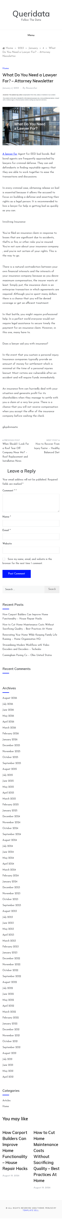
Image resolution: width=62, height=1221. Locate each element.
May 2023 (8, 929)
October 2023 (10, 899)
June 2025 (8, 781)
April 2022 (8, 1006)
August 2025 (9, 769)
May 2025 (8, 787)
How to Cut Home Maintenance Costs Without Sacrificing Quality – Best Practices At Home (47, 1156)
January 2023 (9, 953)
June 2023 (8, 923)
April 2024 (8, 864)
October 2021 (10, 1041)
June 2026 (8, 710)
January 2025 (9, 810)
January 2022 (9, 1024)
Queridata (31, 14)
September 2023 (11, 905)
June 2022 (8, 994)
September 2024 (11, 834)
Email (6, 530)
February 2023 (10, 947)
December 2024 (11, 816)
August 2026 (9, 698)
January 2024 (9, 882)
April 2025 (8, 793)
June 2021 (7, 1065)
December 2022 (11, 958)
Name (6, 517)
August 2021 (9, 1053)
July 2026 (7, 704)
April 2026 (8, 722)
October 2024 (10, 828)
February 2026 (10, 733)
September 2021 (11, 1047)
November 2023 (11, 893)
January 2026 (10, 739)
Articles (6, 1100)
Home (5, 68)
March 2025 (9, 799)
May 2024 (8, 858)
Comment (8, 491)
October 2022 (10, 970)
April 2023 (8, 935)
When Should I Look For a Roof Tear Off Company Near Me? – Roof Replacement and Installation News (15, 452)
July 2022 (7, 988)
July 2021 (7, 1059)
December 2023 (11, 887)
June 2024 (8, 852)
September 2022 (11, 976)
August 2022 (9, 982)
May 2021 (7, 1071)
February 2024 (10, 876)
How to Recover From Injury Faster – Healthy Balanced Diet (47, 448)
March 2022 (9, 1012)
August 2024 (9, 840)
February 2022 (10, 1018)
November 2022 (11, 964)
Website (7, 544)
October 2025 (10, 757)
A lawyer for (9, 154)
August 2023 (9, 911)
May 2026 (8, 716)
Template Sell (31, 1210)
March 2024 (9, 870)
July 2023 (7, 917)
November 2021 (11, 1035)
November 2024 (11, 822)
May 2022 (8, 1000)
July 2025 (7, 775)
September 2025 (11, 763)
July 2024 (7, 846)
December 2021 (11, 1029)
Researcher (31, 88)
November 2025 (11, 751)
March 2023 (9, 941)
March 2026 (9, 728)
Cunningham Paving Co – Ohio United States (27, 655)
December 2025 (11, 745)
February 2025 (10, 804)
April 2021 (8, 1077)
